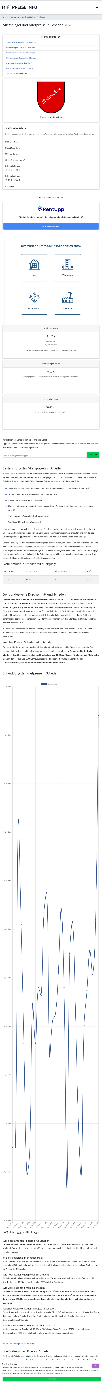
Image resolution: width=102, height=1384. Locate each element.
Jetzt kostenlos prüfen (51, 226)
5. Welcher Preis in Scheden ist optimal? (19, 63)
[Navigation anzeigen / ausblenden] (97, 7)
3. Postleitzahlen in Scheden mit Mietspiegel (20, 53)
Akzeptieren (52, 1379)
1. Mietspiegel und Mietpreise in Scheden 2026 (21, 42)
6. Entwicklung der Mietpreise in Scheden (19, 68)
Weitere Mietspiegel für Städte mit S (18, 1344)
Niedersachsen (14, 17)
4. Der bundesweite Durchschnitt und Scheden (21, 58)
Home (4, 17)
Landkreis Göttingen (29, 17)
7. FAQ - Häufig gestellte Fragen (16, 73)
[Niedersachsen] (51, 97)
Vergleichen (93, 455)
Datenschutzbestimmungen (53, 1373)
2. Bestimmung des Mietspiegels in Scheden (20, 48)
